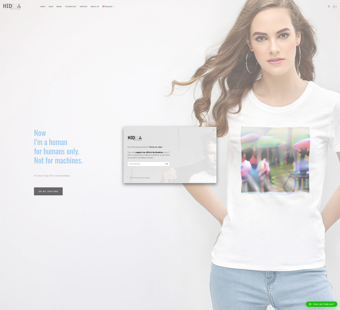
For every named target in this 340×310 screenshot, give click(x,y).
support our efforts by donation (149, 152)
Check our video (155, 147)
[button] (321, 304)
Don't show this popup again (140, 178)
